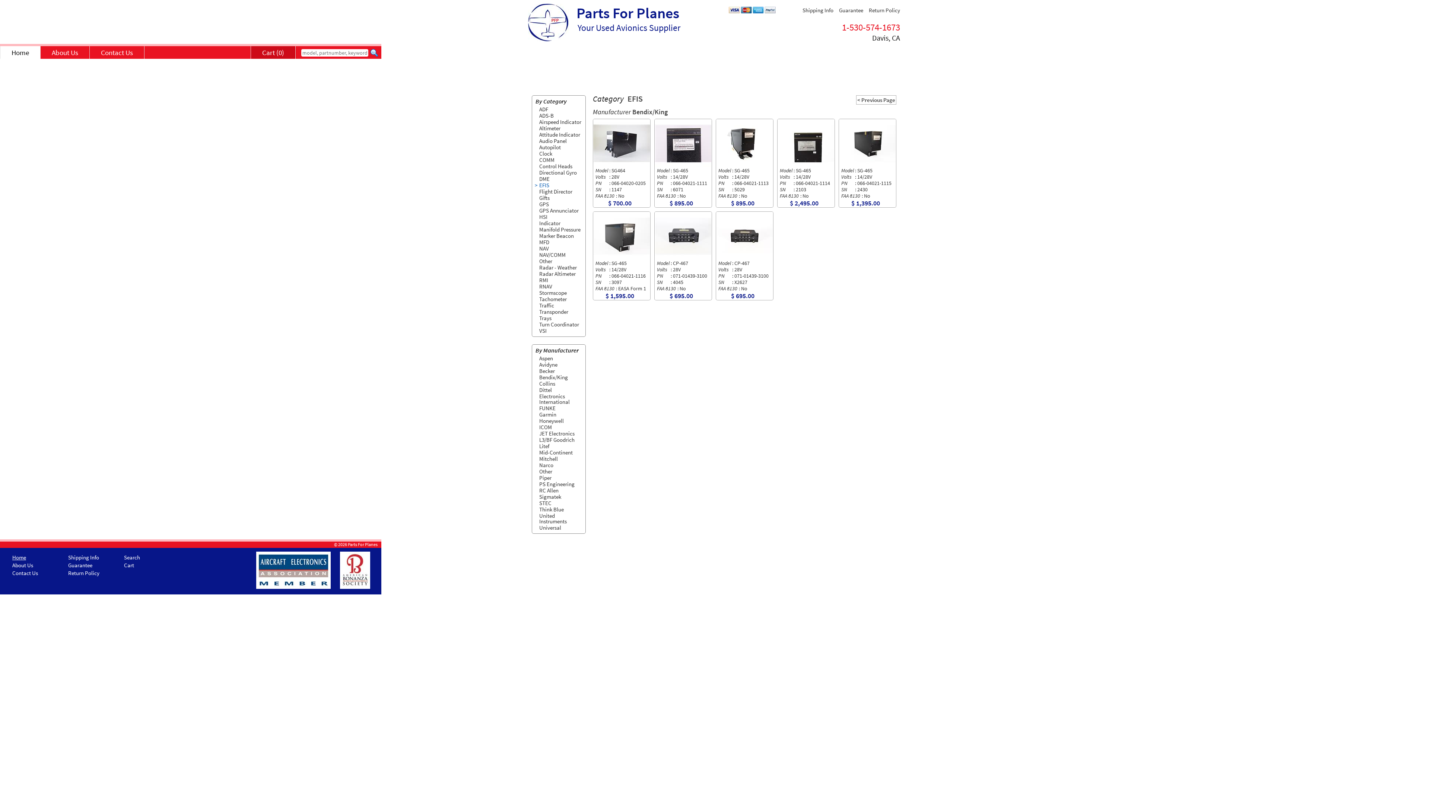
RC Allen (549, 490)
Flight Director (555, 191)
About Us (65, 52)
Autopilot (550, 147)
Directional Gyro (558, 172)
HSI (543, 217)
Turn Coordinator (559, 324)
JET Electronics (557, 433)
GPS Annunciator (559, 210)
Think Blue (551, 509)
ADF (543, 109)
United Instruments (553, 518)
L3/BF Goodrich (557, 440)
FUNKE (547, 408)
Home (20, 52)
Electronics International (554, 399)
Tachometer (553, 299)
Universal (550, 527)
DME (544, 179)
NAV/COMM (552, 255)
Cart (129, 565)
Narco (546, 465)
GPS (544, 204)
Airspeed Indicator (560, 122)
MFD (544, 242)
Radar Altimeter (557, 274)
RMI (543, 280)
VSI (543, 331)
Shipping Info (818, 10)
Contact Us (117, 52)
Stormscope (553, 293)
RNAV (545, 286)
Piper (545, 478)
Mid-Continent (556, 452)
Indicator (549, 223)
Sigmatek (550, 497)
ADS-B (546, 115)
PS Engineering (557, 484)
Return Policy (884, 10)
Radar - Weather (558, 267)
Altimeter (549, 128)
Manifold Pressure (560, 229)
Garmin (547, 414)
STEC (545, 503)
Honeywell (551, 421)
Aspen (546, 358)
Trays (545, 318)
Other (545, 261)
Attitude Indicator (559, 134)
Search (132, 557)
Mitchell (548, 459)
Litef (544, 446)
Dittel (545, 390)
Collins (547, 383)
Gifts (544, 198)
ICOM (545, 427)
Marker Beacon (556, 236)
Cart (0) (273, 52)
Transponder (553, 312)
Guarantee (851, 10)
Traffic (546, 305)
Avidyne (548, 364)
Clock (545, 153)
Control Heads (555, 166)
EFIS (544, 185)
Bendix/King (553, 377)
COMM (546, 160)
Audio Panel (553, 141)
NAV (544, 248)
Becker (547, 371)
